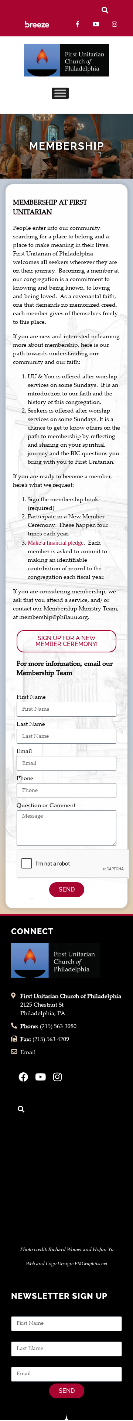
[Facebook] (23, 1077)
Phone (25, 779)
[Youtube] (96, 24)
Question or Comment (46, 806)
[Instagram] (114, 24)
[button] (105, 10)
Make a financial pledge (55, 543)
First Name (31, 697)
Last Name (31, 724)
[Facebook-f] (77, 24)
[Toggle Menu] (60, 93)
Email (24, 752)
